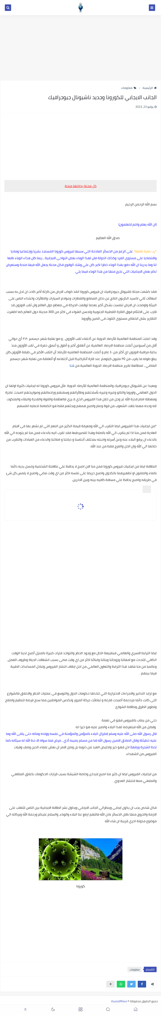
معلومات (126, 88)
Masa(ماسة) (119, 1001)
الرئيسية (148, 88)
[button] (142, 984)
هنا (72, 365)
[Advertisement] (80, 47)
